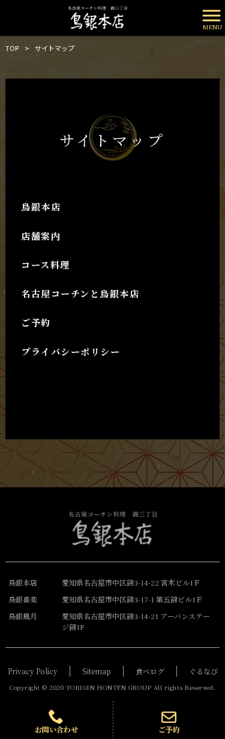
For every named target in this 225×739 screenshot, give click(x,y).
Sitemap (96, 671)
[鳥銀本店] (97, 17)
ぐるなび (203, 671)
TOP (12, 48)
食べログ (150, 671)
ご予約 (36, 322)
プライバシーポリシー (70, 351)
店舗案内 (41, 236)
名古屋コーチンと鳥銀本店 (80, 293)
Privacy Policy (33, 671)
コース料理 (45, 264)
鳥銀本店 (41, 206)
